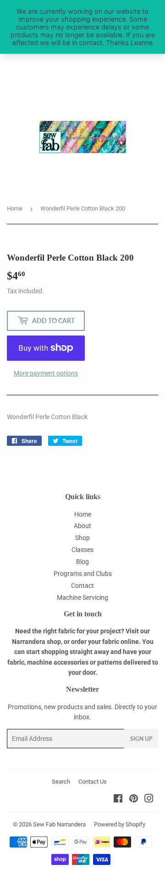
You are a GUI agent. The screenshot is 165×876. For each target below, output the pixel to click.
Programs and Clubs (83, 573)
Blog (82, 561)
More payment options (46, 373)
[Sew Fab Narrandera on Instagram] (149, 799)
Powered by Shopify (119, 824)
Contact (82, 585)
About (82, 525)
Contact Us (92, 781)
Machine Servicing (82, 597)
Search (61, 781)
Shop (82, 537)
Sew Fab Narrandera (59, 824)
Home (14, 208)
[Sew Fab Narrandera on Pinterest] (133, 799)
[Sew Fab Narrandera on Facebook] (118, 799)
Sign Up (141, 738)
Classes (83, 549)
